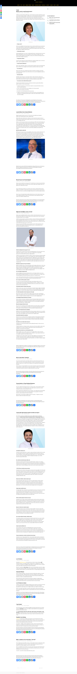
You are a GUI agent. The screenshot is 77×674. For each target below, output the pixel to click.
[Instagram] (74, 2)
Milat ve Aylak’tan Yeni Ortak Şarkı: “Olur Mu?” (26, 639)
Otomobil (23, 181)
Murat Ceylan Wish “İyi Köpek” (22, 357)
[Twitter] (73, 2)
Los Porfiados (19, 558)
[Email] (1, 9)
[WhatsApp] (1, 13)
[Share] (1, 18)
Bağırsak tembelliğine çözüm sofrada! (24, 211)
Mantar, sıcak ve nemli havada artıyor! (24, 11)
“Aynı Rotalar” (19, 604)
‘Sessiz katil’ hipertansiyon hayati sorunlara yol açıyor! (27, 412)
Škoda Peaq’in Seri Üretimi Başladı (23, 179)
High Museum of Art (23, 562)
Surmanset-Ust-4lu (24, 384)
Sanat (22, 560)
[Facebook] (72, 2)
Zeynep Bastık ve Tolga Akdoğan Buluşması (25, 383)
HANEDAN (27, 12)
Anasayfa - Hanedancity (22, 672)
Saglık (22, 12)
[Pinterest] (1, 11)
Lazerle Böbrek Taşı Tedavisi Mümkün (24, 112)
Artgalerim (18, 618)
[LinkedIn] (1, 14)
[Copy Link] (1, 16)
